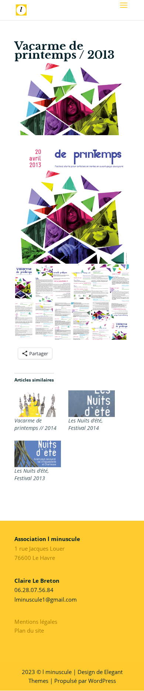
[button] (71, 207)
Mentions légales (35, 621)
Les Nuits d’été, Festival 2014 (85, 424)
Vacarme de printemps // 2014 (35, 424)
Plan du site (29, 630)
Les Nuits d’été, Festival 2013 (31, 474)
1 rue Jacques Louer (39, 548)
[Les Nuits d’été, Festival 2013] (37, 454)
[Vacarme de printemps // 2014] (37, 403)
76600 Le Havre (34, 557)
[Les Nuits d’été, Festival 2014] (91, 403)
